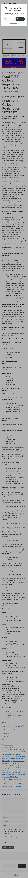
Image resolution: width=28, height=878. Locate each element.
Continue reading (14, 23)
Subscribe (20, 19)
